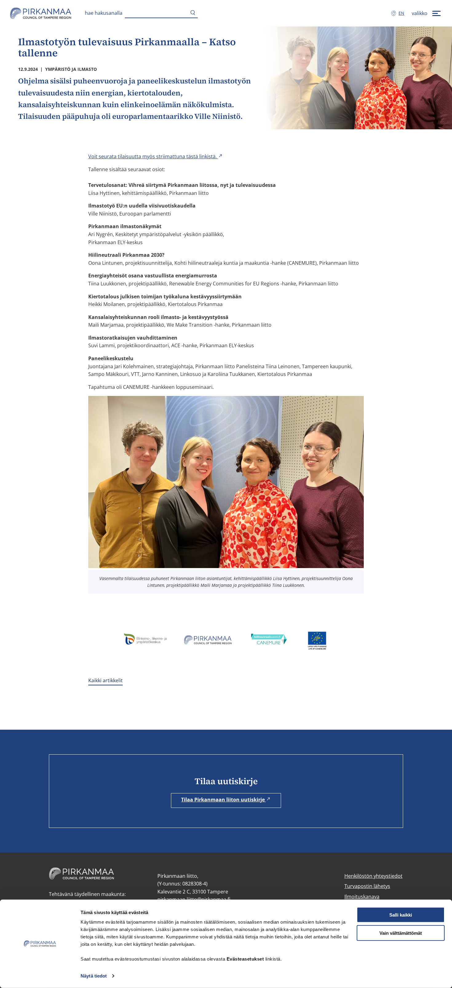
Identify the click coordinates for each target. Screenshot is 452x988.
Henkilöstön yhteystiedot (373, 876)
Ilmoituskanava (361, 896)
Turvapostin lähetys (367, 886)
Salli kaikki (400, 914)
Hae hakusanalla (103, 13)
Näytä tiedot (94, 975)
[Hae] (193, 13)
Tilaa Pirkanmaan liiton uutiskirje (223, 799)
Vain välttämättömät (400, 933)
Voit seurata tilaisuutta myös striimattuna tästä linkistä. (153, 156)
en (402, 13)
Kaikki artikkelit (105, 680)
